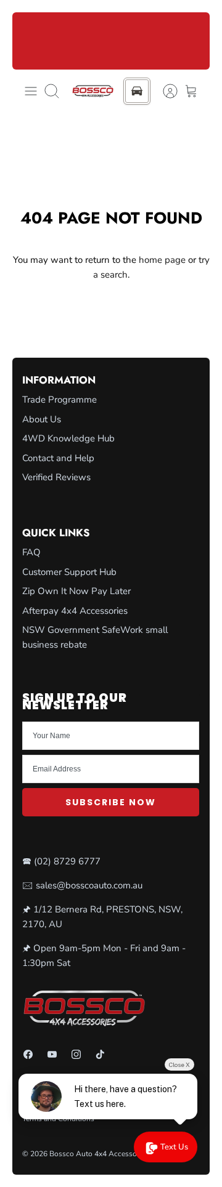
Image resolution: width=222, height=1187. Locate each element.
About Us (41, 419)
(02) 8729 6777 (67, 861)
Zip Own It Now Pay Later (76, 591)
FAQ (31, 552)
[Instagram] (76, 1054)
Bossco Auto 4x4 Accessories (99, 1154)
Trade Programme (59, 399)
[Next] (193, 40)
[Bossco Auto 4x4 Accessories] (93, 91)
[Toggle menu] (30, 91)
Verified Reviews (56, 477)
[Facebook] (28, 1054)
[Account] (164, 91)
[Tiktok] (100, 1054)
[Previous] (29, 40)
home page (162, 260)
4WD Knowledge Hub (68, 438)
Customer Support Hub (69, 572)
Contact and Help (58, 458)
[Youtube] (52, 1054)
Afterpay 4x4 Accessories (75, 611)
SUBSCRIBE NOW (110, 802)
